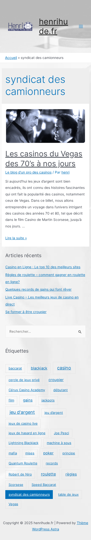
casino (64, 367)
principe (68, 453)
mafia (13, 453)
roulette (48, 474)
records (52, 463)
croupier (56, 380)
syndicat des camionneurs (29, 494)
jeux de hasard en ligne (27, 433)
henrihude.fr (53, 26)
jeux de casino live (23, 423)
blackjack (39, 368)
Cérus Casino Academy (27, 390)
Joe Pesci (61, 433)
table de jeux (68, 494)
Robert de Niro (20, 474)
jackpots (48, 400)
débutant (60, 390)
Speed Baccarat (44, 485)
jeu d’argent (53, 413)
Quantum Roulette (23, 463)
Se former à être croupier (26, 312)
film (11, 400)
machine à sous (59, 443)
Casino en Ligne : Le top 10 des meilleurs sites (42, 267)
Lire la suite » (16, 238)
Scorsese (16, 485)
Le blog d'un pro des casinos (28, 172)
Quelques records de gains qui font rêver (38, 289)
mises (29, 453)
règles (71, 474)
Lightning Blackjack (23, 443)
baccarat (15, 368)
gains (28, 400)
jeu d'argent (22, 412)
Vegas (13, 504)
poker (48, 453)
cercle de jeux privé (24, 380)
